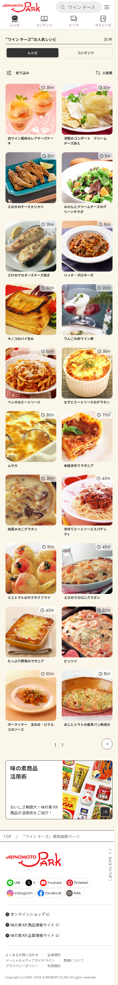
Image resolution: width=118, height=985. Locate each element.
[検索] (62, 7)
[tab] (85, 52)
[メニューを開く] (107, 7)
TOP (7, 836)
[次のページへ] (107, 743)
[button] (79, 7)
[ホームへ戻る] (21, 7)
